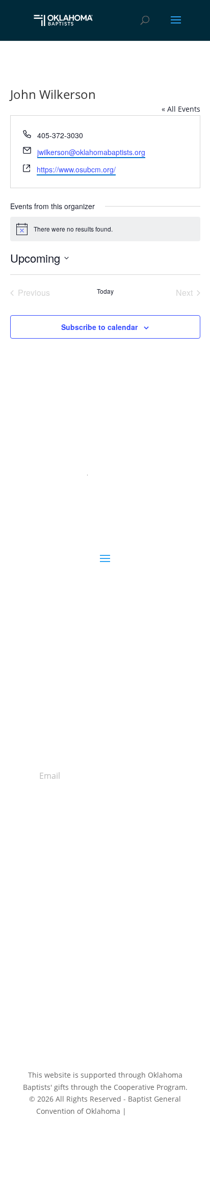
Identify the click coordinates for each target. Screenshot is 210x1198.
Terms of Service (138, 1151)
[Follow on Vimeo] (135, 975)
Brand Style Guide (105, 930)
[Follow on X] (95, 975)
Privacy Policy (151, 1111)
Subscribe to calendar (99, 327)
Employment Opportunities (105, 918)
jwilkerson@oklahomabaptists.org (91, 152)
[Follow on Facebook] (74, 975)
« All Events (181, 109)
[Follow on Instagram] (115, 975)
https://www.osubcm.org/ (76, 169)
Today (105, 291)
